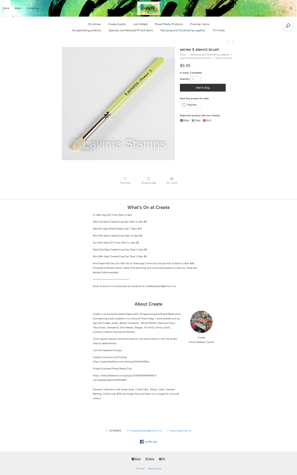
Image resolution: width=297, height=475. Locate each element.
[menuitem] (228, 41)
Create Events (117, 24)
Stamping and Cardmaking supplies (182, 30)
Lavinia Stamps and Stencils (195, 58)
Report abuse (154, 468)
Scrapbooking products (86, 30)
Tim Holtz (219, 30)
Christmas (94, 24)
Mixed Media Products (169, 24)
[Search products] (288, 25)
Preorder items (199, 24)
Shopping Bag (148, 182)
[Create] (148, 8)
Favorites (125, 182)
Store (6, 8)
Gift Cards (171, 182)
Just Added (140, 24)
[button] (190, 105)
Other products (223, 58)
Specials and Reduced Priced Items (131, 30)
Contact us (33, 8)
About (18, 8)
